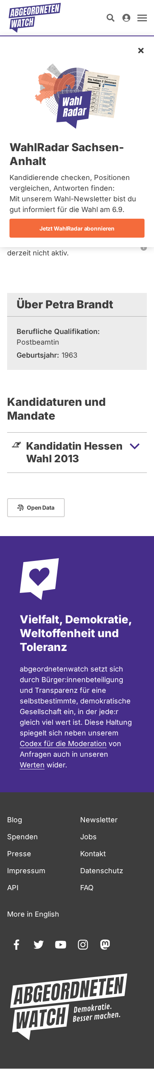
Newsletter (99, 820)
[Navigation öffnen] (142, 18)
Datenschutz (101, 870)
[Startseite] (34, 17)
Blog (14, 820)
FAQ (87, 887)
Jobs (88, 837)
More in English (33, 914)
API (13, 887)
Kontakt (93, 854)
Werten (32, 765)
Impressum (26, 870)
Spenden (22, 837)
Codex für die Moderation (63, 743)
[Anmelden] (126, 18)
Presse (19, 854)
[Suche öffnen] (110, 18)
